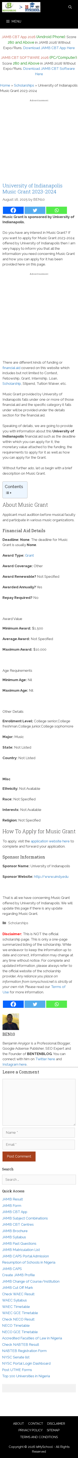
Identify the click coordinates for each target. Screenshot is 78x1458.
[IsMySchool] (21, 7)
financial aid (11, 368)
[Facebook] (13, 210)
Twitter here (45, 1059)
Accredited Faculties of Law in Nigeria (32, 1338)
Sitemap (53, 1430)
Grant (29, 555)
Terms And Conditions (39, 1437)
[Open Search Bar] (70, 7)
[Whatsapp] (56, 210)
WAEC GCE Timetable (20, 1313)
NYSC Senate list (16, 1357)
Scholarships (24, 85)
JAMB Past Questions (19, 1243)
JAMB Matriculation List (21, 1250)
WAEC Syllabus (14, 1300)
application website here (50, 841)
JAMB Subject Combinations (25, 1218)
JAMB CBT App (14, 1212)
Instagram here (14, 1064)
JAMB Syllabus (14, 1237)
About (18, 1423)
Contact (35, 1423)
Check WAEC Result (18, 1294)
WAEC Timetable (16, 1307)
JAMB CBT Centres (18, 1224)
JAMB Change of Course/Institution (30, 1281)
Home (5, 85)
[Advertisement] (39, 142)
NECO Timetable (16, 1325)
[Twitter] (35, 210)
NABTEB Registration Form (24, 1351)
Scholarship (11, 383)
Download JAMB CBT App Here (49, 48)
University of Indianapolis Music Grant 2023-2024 (32, 188)
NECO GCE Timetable (20, 1332)
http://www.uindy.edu (51, 876)
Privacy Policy (31, 1430)
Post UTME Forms (17, 1370)
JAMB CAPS (12, 1269)
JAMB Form (11, 1206)
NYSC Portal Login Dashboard (26, 1363)
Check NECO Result (18, 1319)
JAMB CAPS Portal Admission (25, 1256)
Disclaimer (56, 1423)
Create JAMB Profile (18, 1275)
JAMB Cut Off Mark (17, 1288)
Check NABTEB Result (20, 1344)
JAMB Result (12, 1199)
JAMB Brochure (15, 1231)
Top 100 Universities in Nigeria (26, 1376)
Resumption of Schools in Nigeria (28, 1262)
